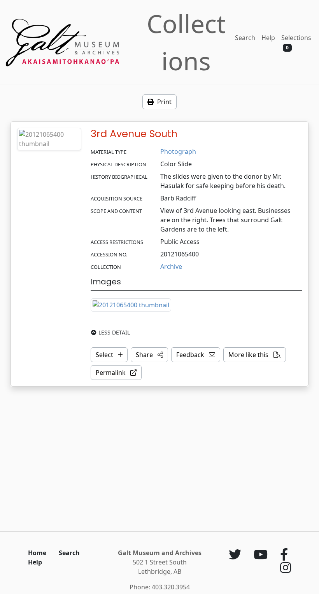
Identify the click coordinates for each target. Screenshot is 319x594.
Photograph (178, 151)
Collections (186, 42)
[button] (149, 354)
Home (37, 553)
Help (268, 37)
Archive (171, 266)
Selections (296, 42)
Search (245, 37)
